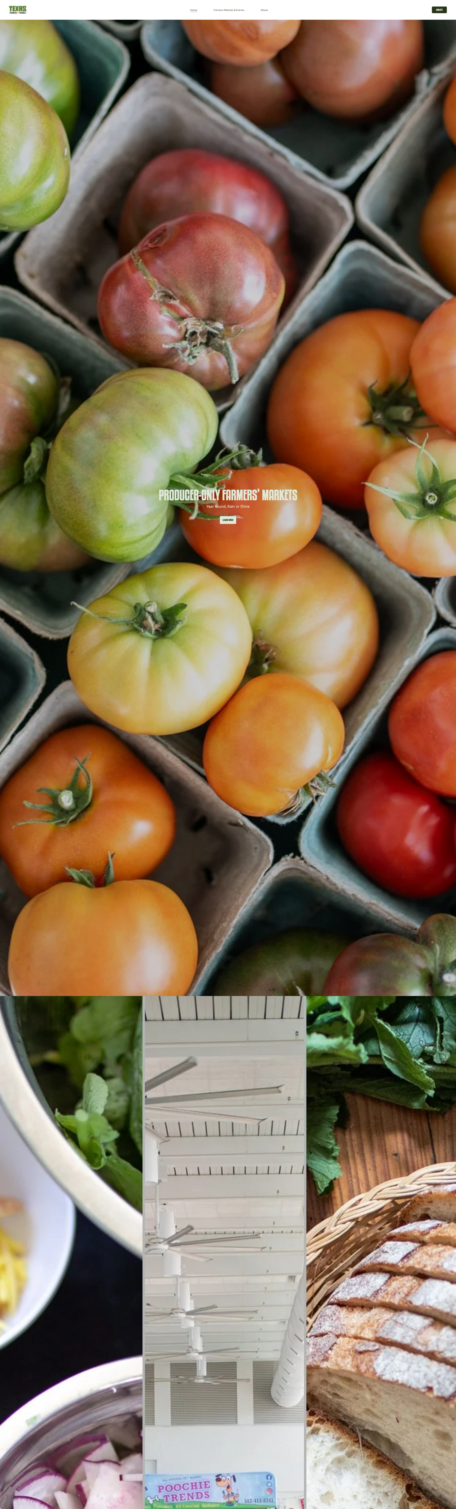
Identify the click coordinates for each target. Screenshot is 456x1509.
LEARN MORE (228, 520)
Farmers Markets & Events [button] (229, 10)
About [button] (264, 10)
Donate (439, 9)
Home (193, 10)
